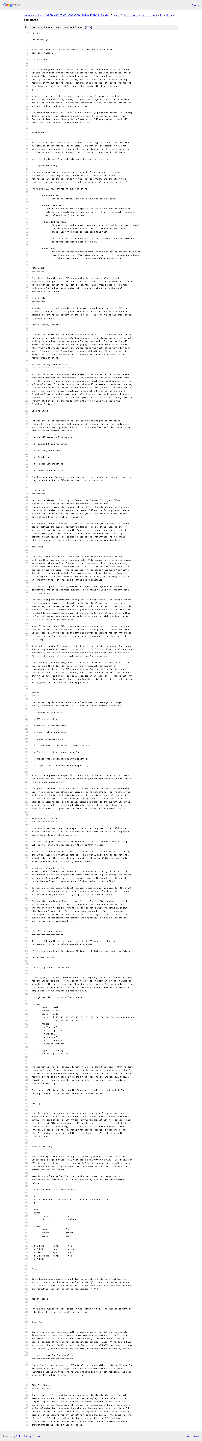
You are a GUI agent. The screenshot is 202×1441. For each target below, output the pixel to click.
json (196, 1436)
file (88, 27)
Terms (36, 1436)
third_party (130, 15)
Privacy (27, 1436)
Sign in (195, 4)
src (118, 15)
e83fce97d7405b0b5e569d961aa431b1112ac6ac (78, 15)
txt (189, 1436)
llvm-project (149, 15)
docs (169, 15)
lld (161, 15)
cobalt (28, 15)
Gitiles (19, 1436)
